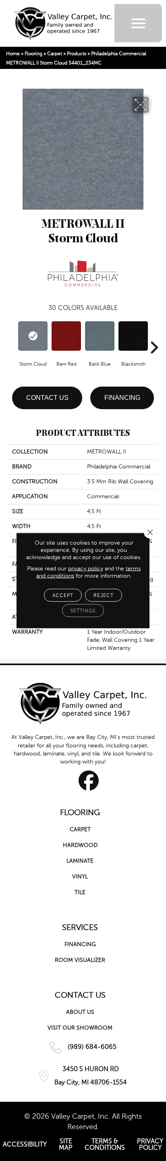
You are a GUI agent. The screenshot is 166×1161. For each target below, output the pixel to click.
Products (76, 53)
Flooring (33, 53)
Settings (83, 611)
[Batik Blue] (99, 336)
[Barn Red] (66, 336)
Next (154, 335)
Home (13, 53)
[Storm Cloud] (33, 336)
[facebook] (89, 780)
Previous (12, 335)
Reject (103, 595)
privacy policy (85, 569)
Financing (122, 397)
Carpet (54, 53)
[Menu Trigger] (138, 23)
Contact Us (47, 397)
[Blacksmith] (133, 336)
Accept (62, 595)
